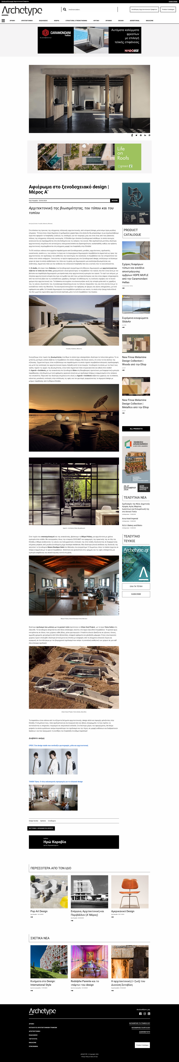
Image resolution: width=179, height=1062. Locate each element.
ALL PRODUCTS (136, 429)
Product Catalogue (168, 9)
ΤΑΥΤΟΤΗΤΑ (33, 1039)
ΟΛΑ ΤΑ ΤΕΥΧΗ (136, 586)
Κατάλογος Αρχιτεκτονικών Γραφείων (144, 9)
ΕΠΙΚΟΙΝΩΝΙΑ (33, 1046)
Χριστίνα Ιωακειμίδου (35, 988)
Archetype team (125, 514)
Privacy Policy (85, 1056)
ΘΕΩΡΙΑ (56, 20)
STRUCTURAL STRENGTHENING (76, 20)
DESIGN (120, 20)
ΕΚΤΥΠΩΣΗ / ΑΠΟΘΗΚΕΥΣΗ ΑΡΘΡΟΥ (41, 828)
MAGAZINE (149, 20)
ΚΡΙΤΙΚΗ (96, 20)
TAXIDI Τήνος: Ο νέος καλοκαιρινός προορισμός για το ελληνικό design (56, 782)
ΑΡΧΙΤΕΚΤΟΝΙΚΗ (27, 20)
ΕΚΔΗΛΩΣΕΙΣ (43, 20)
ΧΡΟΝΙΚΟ (109, 20)
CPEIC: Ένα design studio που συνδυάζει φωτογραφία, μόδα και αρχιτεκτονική (58, 746)
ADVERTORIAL (135, 20)
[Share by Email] (149, 135)
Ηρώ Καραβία (33, 914)
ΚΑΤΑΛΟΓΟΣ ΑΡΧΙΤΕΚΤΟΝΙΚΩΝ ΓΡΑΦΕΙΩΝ (43, 1027)
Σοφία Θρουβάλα (115, 988)
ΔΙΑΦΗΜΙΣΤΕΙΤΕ (144, 1032)
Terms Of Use (94, 1056)
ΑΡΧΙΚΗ (12, 20)
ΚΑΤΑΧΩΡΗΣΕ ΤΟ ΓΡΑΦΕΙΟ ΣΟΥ (139, 1023)
